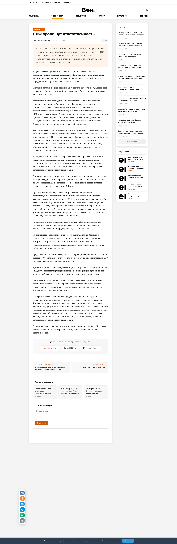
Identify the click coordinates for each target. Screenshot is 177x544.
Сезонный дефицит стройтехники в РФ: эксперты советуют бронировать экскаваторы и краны (131, 110)
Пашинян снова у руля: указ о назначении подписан (129, 56)
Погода (57, 2)
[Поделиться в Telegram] (22, 509)
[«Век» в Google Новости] (49, 348)
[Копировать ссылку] (22, 520)
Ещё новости (132, 141)
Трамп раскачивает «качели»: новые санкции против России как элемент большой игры (132, 132)
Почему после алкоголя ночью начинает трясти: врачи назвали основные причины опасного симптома (131, 34)
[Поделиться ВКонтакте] (22, 493)
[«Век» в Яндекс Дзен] (70, 348)
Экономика (57, 16)
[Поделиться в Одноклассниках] (22, 498)
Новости (33, 2)
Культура (122, 16)
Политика (34, 16)
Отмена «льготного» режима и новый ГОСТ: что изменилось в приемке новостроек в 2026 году (131, 45)
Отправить (41, 423)
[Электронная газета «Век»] (88, 10)
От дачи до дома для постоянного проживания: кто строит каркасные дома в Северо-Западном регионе (132, 99)
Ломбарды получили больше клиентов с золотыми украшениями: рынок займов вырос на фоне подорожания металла (129, 121)
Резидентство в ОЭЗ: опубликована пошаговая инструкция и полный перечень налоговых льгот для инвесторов (131, 88)
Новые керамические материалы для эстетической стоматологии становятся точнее (131, 77)
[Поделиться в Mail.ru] (22, 504)
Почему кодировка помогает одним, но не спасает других (129, 67)
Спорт (102, 16)
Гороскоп (67, 2)
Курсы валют (46, 2)
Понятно (128, 541)
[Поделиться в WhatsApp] (22, 515)
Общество (81, 16)
